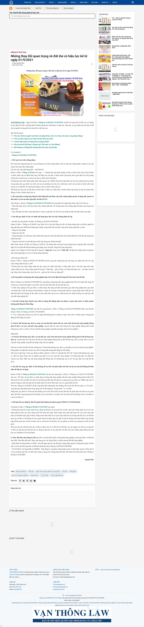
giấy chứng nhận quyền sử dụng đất (47, 471)
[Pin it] (27, 480)
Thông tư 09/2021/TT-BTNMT (22, 309)
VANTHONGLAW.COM (16, 572)
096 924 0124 (17, 587)
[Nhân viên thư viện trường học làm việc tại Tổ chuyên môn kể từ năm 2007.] (105, 40)
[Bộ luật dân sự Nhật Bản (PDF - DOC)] (105, 49)
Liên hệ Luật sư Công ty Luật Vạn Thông (122, 65)
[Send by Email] (34, 480)
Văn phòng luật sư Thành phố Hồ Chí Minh (24, 603)
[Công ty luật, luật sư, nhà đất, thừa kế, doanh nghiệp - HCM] (11, 2)
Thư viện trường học (52, 8)
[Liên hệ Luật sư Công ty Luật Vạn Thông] (105, 68)
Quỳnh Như (34, 475)
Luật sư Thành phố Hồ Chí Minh (68, 603)
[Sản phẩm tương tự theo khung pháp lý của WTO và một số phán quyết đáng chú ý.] (105, 105)
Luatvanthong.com (58, 589)
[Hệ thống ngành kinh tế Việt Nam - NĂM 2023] (105, 96)
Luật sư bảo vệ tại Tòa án (81, 605)
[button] (133, 2)
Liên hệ (114, 2)
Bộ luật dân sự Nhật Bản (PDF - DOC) (122, 47)
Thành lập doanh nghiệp (107, 603)
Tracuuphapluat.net (59, 584)
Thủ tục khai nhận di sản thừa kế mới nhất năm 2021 (33, 139)
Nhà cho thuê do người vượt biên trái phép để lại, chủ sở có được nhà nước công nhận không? (48, 136)
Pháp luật (73, 471)
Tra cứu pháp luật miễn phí (74, 595)
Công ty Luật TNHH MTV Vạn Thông (50, 598)
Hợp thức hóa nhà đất (66, 605)
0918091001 (18, 589)
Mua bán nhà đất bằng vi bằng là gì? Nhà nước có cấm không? (37, 144)
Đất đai (31, 471)
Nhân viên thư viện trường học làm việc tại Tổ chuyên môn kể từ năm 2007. (122, 38)
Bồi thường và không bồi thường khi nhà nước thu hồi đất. (35, 147)
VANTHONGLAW (18, 122)
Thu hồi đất (44, 475)
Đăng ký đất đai (18, 52)
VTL (63, 595)
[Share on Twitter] (23, 480)
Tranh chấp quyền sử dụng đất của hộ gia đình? (31, 142)
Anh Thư (38, 8)
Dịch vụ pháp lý (40, 2)
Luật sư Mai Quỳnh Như (23, 8)
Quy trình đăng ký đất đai (20, 475)
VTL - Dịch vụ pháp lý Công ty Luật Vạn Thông (121, 18)
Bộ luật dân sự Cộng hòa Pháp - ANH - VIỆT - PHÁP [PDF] (122, 84)
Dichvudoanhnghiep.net (60, 587)
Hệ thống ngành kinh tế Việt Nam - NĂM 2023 (122, 93)
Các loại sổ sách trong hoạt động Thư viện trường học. (122, 28)
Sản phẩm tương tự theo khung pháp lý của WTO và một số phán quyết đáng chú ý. (122, 103)
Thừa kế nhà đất (94, 603)
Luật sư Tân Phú (83, 603)
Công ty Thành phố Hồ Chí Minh (48, 603)
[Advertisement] (52, 33)
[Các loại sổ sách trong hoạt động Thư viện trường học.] (105, 31)
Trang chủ (27, 2)
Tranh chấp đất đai (57, 475)
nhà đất (64, 471)
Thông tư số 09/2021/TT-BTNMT (24, 155)
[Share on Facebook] (20, 480)
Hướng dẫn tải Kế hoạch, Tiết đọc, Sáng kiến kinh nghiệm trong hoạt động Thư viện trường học (122, 58)
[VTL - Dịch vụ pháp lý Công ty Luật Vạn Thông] (105, 21)
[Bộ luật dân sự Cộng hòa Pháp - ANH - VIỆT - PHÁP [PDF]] (105, 86)
